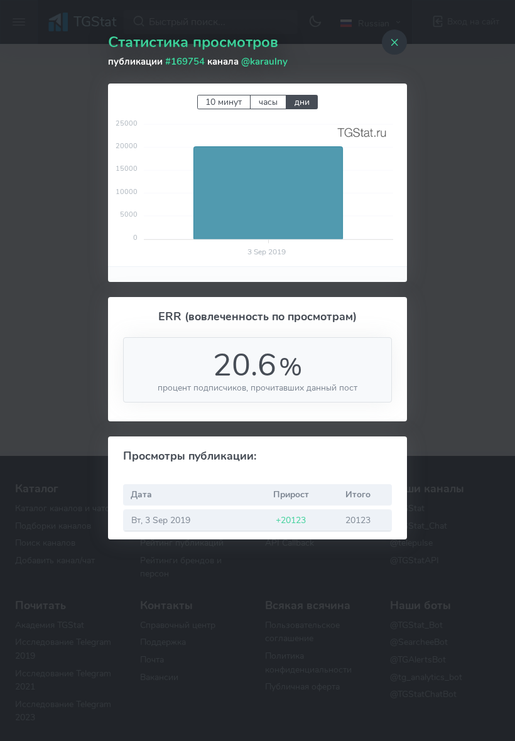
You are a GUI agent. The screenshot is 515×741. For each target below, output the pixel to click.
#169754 (185, 61)
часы (268, 102)
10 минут (223, 102)
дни (302, 102)
